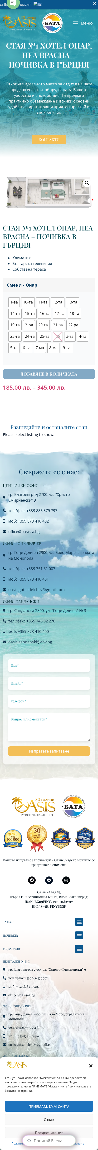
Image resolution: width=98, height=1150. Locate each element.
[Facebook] (32, 880)
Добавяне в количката (49, 374)
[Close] (94, 3)
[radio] (14, 302)
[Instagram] (66, 880)
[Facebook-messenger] (49, 880)
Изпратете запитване (49, 751)
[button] (90, 1065)
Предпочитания (49, 1132)
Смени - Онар (22, 285)
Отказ (49, 1119)
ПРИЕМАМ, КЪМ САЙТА (49, 1106)
